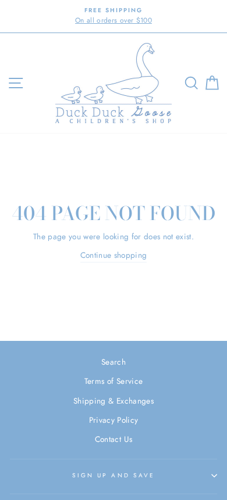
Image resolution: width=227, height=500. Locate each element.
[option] (113, 16)
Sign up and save (113, 475)
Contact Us (113, 439)
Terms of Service (113, 381)
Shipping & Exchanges (113, 401)
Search (113, 362)
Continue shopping (113, 255)
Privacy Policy (114, 420)
